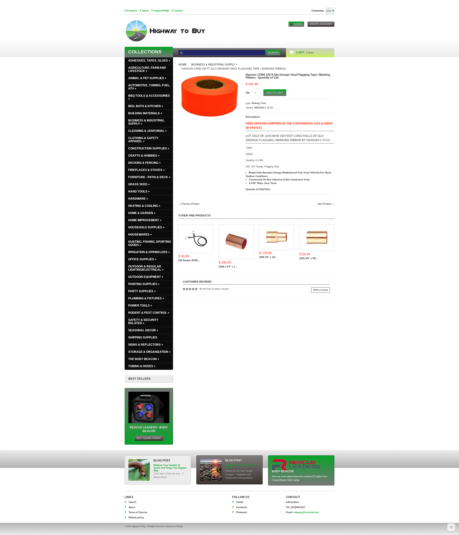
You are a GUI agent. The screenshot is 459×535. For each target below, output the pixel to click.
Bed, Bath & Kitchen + (145, 106)
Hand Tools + (139, 191)
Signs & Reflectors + (145, 344)
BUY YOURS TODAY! (149, 438)
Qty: (248, 92)
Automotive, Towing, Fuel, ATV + (149, 87)
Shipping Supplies (142, 337)
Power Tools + (140, 305)
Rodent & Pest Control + (148, 312)
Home (182, 64)
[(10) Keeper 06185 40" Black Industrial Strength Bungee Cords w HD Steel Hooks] (195, 238)
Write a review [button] (320, 290)
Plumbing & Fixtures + (146, 298)
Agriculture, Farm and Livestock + (147, 69)
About (145, 10)
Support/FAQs (161, 10)
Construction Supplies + (148, 148)
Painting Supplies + (143, 284)
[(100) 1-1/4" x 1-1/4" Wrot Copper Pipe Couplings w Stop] (236, 241)
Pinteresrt (241, 512)
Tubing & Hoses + (141, 366)
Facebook (241, 507)
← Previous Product (188, 203)
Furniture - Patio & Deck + (149, 177)
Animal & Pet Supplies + (147, 78)
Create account (320, 24)
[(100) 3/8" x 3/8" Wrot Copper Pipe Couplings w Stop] (316, 237)
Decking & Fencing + (144, 162)
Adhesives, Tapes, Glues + (149, 60)
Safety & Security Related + (143, 321)
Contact (178, 10)
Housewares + (140, 234)
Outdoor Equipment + (145, 276)
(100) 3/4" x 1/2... (268, 257)
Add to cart (274, 92)
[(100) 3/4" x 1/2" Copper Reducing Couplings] (276, 237)
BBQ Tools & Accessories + (149, 97)
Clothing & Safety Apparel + (143, 139)
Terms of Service (138, 512)
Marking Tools (259, 103)
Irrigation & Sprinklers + (149, 252)
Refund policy (136, 517)
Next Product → (326, 203)
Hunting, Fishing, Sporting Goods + (149, 243)
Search (132, 502)
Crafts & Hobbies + (143, 155)
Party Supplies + (142, 291)
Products (132, 10)
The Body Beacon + (143, 358)
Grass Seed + (139, 184)
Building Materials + (145, 113)
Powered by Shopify (174, 526)
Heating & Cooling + (144, 205)
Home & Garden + (141, 213)
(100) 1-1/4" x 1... (228, 266)
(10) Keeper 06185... (189, 260)
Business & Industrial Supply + (214, 64)
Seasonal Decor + (143, 330)
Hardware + (138, 198)
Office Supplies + (142, 259)
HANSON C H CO (263, 107)
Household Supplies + (146, 227)
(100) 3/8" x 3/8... (308, 258)
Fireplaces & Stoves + (146, 169)
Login (298, 24)
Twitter (239, 502)
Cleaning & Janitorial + (147, 130)
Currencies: (317, 10)
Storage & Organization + (149, 351)
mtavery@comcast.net (306, 512)
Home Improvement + (144, 220)
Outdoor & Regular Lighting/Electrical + (146, 268)
